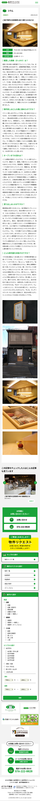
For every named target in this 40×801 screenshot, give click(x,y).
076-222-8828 (23, 527)
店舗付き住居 (11, 612)
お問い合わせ (22, 520)
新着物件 (7, 575)
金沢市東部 (10, 653)
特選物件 (7, 579)
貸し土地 (10, 638)
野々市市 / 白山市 (11, 669)
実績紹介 (5, 15)
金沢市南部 (10, 658)
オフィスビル (9, 588)
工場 (8, 640)
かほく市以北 (10, 666)
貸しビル (10, 635)
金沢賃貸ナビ (17, 780)
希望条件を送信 (23, 752)
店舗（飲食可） (12, 607)
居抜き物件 (8, 584)
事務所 (8, 617)
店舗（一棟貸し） (12, 614)
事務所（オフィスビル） (14, 625)
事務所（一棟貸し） (13, 622)
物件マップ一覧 (9, 559)
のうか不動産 (8, 780)
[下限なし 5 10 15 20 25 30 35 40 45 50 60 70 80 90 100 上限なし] (8, 689)
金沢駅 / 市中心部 (12, 651)
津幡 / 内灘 (9, 664)
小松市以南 (9, 672)
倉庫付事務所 (11, 633)
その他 (8, 628)
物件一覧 (7, 571)
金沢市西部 (10, 656)
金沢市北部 (10, 660)
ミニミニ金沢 (14, 782)
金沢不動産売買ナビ (24, 782)
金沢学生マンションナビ (28, 780)
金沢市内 (8, 648)
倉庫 (8, 631)
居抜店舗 (10, 609)
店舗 (7, 602)
